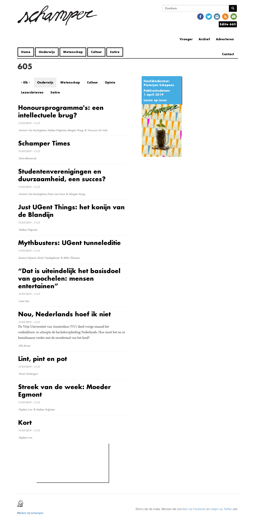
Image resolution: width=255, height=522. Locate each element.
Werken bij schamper (30, 513)
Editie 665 (228, 24)
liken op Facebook (194, 509)
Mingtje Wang (75, 130)
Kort (25, 422)
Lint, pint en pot (42, 359)
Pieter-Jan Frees (56, 194)
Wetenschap (73, 52)
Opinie (110, 82)
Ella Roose (24, 346)
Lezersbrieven (32, 92)
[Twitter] (209, 16)
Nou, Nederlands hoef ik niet (64, 314)
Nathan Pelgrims (56, 130)
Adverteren (225, 39)
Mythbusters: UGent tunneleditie (69, 243)
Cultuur (96, 52)
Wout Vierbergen (28, 374)
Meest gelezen (50, 456)
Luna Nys (24, 301)
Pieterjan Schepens (159, 85)
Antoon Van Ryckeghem (32, 130)
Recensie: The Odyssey (59, 464)
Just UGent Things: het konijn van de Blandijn (71, 210)
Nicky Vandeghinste (48, 258)
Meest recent (72, 456)
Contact (228, 54)
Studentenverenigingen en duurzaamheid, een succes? (62, 175)
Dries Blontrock (27, 158)
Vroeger (186, 39)
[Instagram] (217, 16)
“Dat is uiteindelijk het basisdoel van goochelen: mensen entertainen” (69, 278)
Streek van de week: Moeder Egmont (64, 390)
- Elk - (25, 82)
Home (25, 52)
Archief (204, 39)
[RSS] (225, 16)
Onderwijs (47, 52)
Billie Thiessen (71, 258)
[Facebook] (200, 16)
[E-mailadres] (233, 16)
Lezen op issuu (155, 100)
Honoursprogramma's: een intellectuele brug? (61, 111)
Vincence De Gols (97, 130)
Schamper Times (44, 143)
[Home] (59, 16)
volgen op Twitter (221, 509)
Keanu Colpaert (27, 258)
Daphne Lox (25, 409)
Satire (115, 52)
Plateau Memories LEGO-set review (67, 478)
